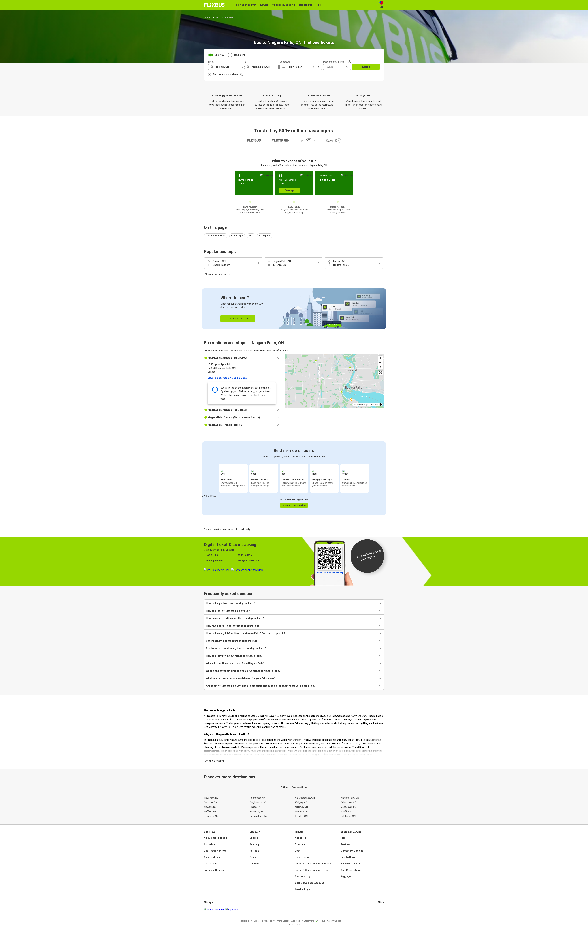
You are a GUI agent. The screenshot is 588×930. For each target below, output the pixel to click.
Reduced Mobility (350, 863)
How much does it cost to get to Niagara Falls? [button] (233, 625)
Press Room (302, 857)
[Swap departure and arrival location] (243, 67)
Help (342, 837)
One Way (219, 54)
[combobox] (228, 67)
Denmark (254, 863)
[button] (242, 358)
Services (345, 844)
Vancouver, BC (348, 806)
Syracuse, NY (211, 816)
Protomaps (358, 404)
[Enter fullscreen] (380, 373)
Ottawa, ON (301, 806)
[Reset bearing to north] (380, 367)
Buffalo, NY (210, 811)
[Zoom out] (380, 362)
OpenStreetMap (371, 404)
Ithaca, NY (255, 806)
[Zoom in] (380, 358)
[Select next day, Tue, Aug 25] (318, 67)
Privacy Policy (268, 921)
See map (289, 190)
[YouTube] (380, 909)
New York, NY (211, 797)
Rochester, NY (257, 797)
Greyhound (301, 844)
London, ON (301, 816)
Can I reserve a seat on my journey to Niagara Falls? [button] (236, 648)
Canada (229, 17)
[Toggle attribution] (381, 404)
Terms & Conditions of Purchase (313, 863)
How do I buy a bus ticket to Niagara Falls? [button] (230, 603)
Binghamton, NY (258, 802)
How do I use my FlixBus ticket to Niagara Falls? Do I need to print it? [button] (245, 633)
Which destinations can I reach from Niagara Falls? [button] (235, 663)
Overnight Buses (213, 857)
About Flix (300, 837)
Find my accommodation (226, 74)
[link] (294, 308)
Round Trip (240, 54)
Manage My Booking (351, 850)
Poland (253, 857)
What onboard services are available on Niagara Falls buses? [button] (241, 678)
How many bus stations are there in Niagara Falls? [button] (235, 618)
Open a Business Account (309, 882)
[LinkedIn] (381, 909)
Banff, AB (346, 811)
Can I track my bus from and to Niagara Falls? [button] (232, 640)
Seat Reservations (350, 870)
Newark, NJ (210, 806)
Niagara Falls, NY (258, 816)
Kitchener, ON (348, 816)
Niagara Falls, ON (350, 797)
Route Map (210, 844)
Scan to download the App (330, 572)
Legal (256, 921)
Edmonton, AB (348, 802)
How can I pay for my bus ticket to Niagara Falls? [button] (234, 655)
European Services (214, 870)
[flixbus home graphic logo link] (214, 5)
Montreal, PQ (302, 811)
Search (366, 66)
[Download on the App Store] (233, 909)
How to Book (347, 857)
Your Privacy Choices (330, 921)
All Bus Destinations (215, 837)
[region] (334, 381)
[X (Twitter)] (382, 909)
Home (207, 17)
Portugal (254, 850)
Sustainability (303, 876)
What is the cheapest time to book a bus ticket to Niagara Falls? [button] (243, 670)
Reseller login (302, 889)
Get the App (210, 863)
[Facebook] (378, 909)
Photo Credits (283, 921)
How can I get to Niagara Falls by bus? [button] (228, 610)
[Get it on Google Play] (214, 909)
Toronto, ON (210, 802)
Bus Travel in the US (215, 850)
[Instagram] (379, 909)
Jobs (298, 850)
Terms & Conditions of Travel (311, 870)
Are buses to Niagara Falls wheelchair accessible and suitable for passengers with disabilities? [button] (260, 685)
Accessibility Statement (302, 921)
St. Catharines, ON (305, 797)
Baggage (345, 876)
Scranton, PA (257, 811)
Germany (254, 844)
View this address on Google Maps (227, 377)
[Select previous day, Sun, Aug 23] (314, 67)
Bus (218, 17)
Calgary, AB (301, 802)
